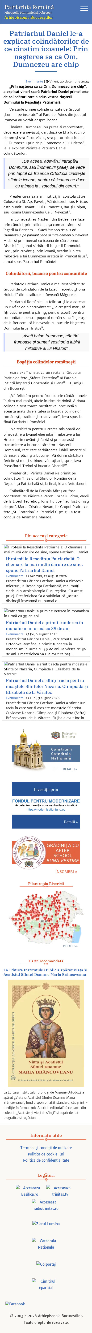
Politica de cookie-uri (46, 1154)
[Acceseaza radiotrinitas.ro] (46, 1205)
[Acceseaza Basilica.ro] (30, 1191)
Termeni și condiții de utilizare (46, 1148)
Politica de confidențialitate (46, 1160)
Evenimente (34, 81)
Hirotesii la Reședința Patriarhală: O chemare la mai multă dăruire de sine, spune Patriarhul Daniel (44, 564)
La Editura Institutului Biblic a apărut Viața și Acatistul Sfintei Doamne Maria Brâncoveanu (45, 972)
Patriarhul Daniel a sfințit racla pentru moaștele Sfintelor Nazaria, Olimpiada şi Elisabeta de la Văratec (47, 686)
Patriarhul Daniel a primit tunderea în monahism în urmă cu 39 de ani (44, 625)
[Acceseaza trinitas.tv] (60, 1191)
